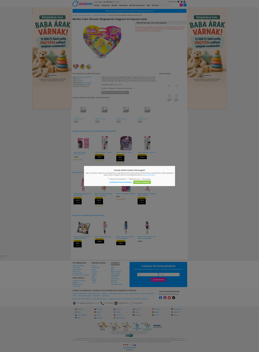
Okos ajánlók (147, 179)
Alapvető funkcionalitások (118, 179)
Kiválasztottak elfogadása (121, 182)
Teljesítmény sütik (134, 179)
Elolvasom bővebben (149, 175)
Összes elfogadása (142, 182)
